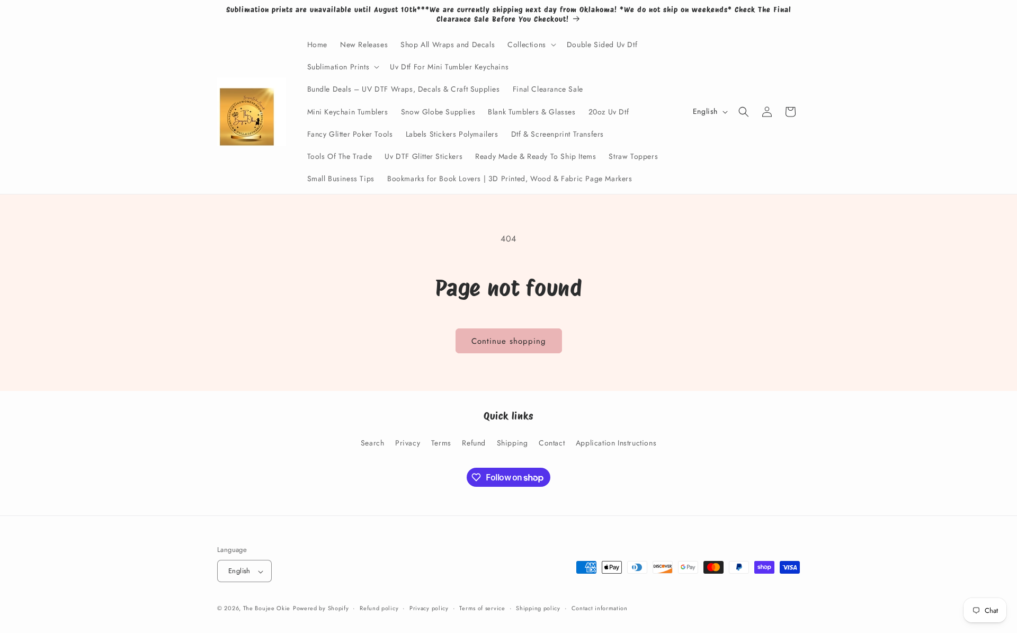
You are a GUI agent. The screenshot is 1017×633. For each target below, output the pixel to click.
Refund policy (379, 608)
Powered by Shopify (321, 608)
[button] (530, 44)
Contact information (600, 608)
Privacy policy (429, 608)
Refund (474, 442)
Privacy (407, 442)
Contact (552, 442)
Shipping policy (538, 608)
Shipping (512, 442)
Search (373, 442)
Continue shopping (508, 341)
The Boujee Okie (267, 608)
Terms (441, 442)
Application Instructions (616, 442)
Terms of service (482, 608)
